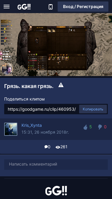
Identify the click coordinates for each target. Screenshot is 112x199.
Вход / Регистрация (83, 6)
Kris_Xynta (32, 125)
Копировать (93, 109)
